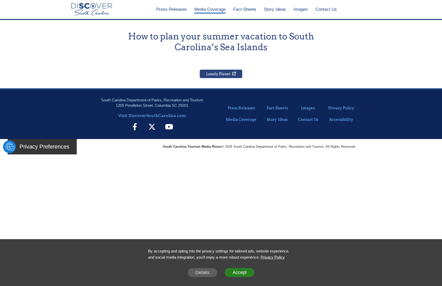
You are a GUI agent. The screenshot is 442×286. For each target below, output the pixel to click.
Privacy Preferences (44, 146)
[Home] (91, 9)
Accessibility (341, 119)
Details (202, 272)
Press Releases (171, 9)
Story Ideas (275, 9)
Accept (240, 272)
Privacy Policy (341, 108)
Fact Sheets (244, 9)
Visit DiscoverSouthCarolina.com (152, 115)
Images (301, 9)
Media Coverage (210, 9)
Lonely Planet (218, 74)
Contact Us (326, 9)
